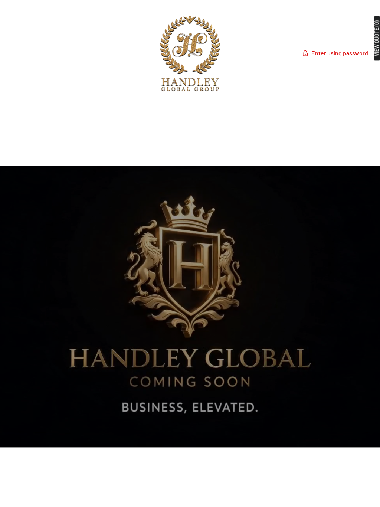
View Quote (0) (377, 38)
